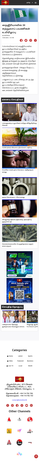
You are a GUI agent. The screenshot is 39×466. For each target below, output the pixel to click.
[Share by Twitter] (26, 41)
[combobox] (30, 2)
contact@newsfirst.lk (19, 400)
